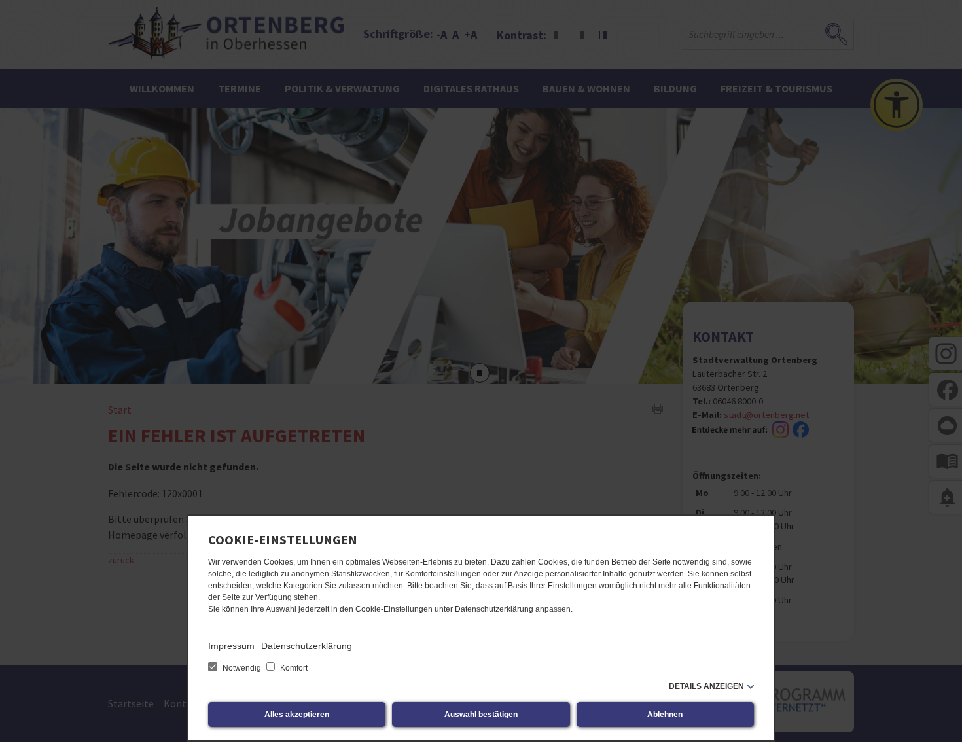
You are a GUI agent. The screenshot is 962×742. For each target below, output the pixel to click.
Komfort (293, 668)
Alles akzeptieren (296, 714)
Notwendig (242, 668)
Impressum (231, 646)
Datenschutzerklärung (306, 646)
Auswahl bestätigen (481, 714)
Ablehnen (665, 714)
